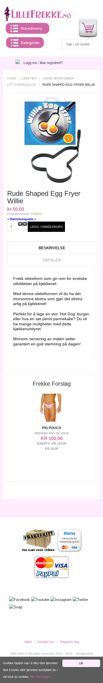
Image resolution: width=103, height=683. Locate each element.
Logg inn (30, 63)
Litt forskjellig (21, 84)
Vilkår (28, 642)
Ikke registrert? (51, 63)
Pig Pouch (51, 428)
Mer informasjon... (42, 676)
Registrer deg (69, 642)
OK (81, 663)
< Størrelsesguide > (21, 219)
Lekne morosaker (58, 78)
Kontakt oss (46, 642)
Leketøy (29, 78)
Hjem (11, 78)
